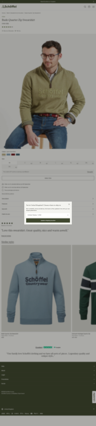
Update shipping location (48, 220)
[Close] (69, 204)
